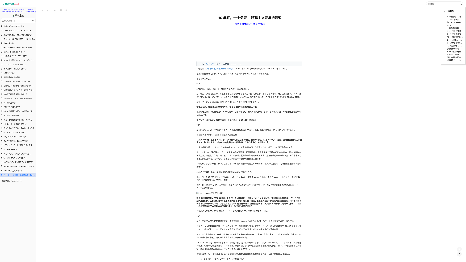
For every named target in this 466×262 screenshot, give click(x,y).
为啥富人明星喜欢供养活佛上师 (15, 94)
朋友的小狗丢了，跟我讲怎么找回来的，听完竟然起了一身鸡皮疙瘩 (19, 35)
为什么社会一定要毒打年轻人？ (15, 124)
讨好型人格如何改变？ (12, 107)
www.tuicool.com (236, 64)
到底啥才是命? (9, 73)
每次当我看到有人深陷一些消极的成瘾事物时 (19, 111)
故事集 (18, 15)
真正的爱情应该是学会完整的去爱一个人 (18, 166)
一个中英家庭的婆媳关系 (12, 171)
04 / (449, 25)
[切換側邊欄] (42, 10)
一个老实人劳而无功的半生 (13, 132)
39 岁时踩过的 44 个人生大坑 (14, 137)
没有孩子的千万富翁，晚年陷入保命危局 (18, 128)
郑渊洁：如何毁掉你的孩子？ (14, 52)
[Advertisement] (270, 43)
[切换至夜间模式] (66, 10)
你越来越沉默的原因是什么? (14, 26)
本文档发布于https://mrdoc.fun (12, 181)
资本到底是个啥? (9, 103)
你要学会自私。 (9, 43)
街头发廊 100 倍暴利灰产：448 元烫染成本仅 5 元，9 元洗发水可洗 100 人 (19, 39)
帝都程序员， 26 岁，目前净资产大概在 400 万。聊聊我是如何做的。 (19, 98)
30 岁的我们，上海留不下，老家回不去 (18, 162)
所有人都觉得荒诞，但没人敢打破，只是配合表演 (19, 60)
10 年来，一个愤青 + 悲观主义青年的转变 (19, 175)
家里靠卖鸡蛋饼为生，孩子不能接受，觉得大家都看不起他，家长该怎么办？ (19, 30)
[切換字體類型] (61, 10)
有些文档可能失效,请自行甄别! (250, 24)
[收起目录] (444, 11)
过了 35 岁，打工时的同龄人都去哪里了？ (19, 145)
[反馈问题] (459, 254)
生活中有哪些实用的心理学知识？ (16, 141)
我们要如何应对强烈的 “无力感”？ (220, 69)
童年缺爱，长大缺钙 (11, 115)
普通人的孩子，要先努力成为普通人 (17, 154)
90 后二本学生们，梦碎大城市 (15, 56)
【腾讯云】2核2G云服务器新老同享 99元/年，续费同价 (18, 9)
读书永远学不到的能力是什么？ (15, 69)
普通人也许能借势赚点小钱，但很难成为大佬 (19, 120)
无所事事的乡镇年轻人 (12, 77)
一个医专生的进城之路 (12, 149)
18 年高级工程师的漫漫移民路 (14, 64)
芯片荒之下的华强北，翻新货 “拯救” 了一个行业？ (19, 86)
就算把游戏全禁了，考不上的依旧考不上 (18, 90)
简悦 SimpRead (210, 64)
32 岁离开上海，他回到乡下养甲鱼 (16, 81)
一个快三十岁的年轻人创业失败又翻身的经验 (19, 47)
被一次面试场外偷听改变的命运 (15, 158)
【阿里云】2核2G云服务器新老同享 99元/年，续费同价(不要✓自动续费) (21, 11)
